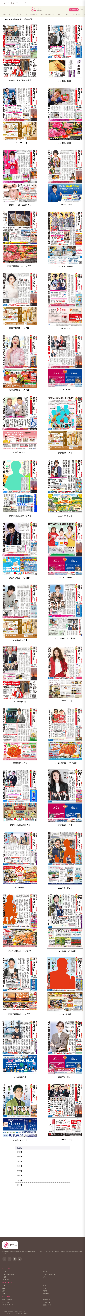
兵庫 (3, 1288)
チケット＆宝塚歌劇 (31, 15)
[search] (3, 9)
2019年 (19, 1185)
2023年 (19, 1166)
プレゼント (76, 15)
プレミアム (46, 1302)
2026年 (19, 1152)
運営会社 (26, 1313)
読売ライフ (46, 1299)
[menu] (82, 9)
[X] (4, 1259)
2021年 (19, 1175)
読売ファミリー (7, 1299)
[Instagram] (10, 1259)
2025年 (19, 1156)
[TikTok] (20, 1259)
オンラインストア (7, 1305)
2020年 (19, 1180)
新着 (4, 15)
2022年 (19, 1170)
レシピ (11, 15)
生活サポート (47, 1305)
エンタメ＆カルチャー (47, 15)
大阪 (3, 1285)
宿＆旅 (19, 15)
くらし (60, 15)
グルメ (68, 15)
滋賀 (3, 1291)
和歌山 (45, 1291)
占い (44, 1279)
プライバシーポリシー (8, 1313)
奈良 (44, 1288)
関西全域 (46, 1293)
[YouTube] (15, 1259)
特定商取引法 (18, 1313)
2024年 (19, 1161)
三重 (3, 1293)
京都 (44, 1285)
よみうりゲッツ (7, 1302)
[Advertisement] (42, 1213)
